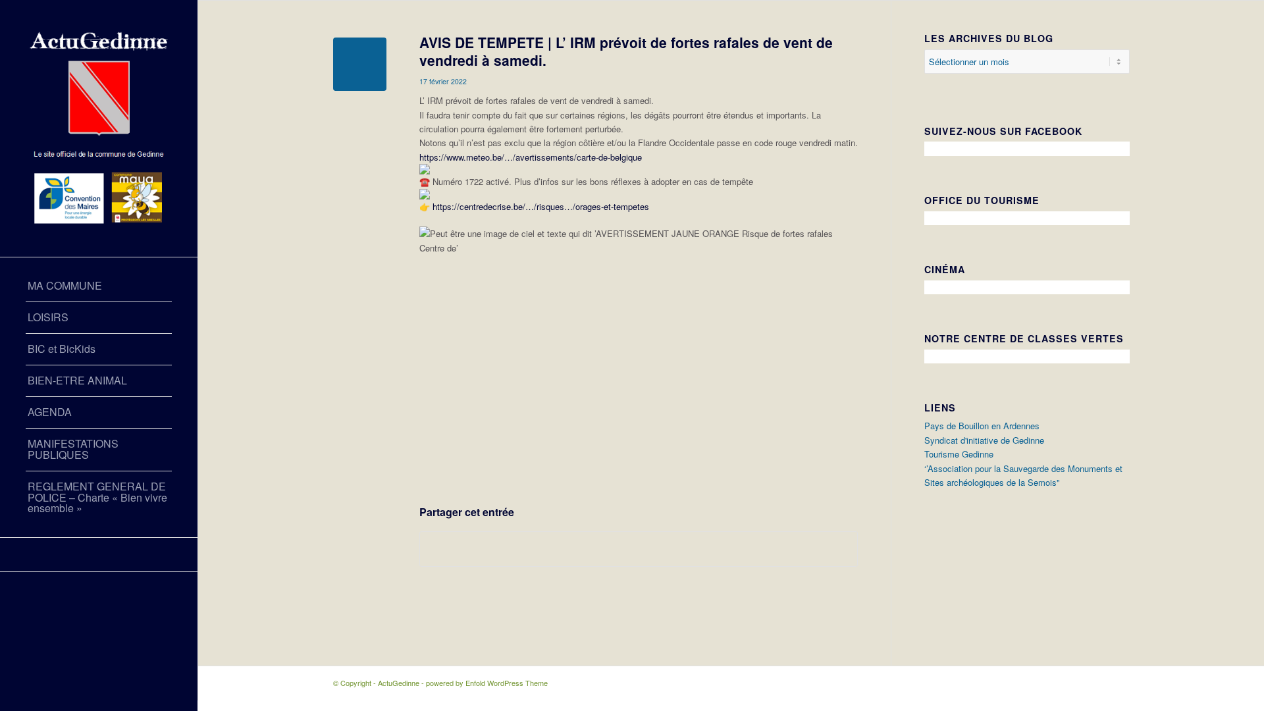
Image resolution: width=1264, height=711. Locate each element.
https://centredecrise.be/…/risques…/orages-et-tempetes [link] (541, 206)
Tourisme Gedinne (958, 454)
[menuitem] (99, 286)
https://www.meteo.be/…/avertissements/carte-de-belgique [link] (530, 157)
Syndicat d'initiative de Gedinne (984, 440)
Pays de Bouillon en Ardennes (982, 425)
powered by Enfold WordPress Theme (487, 682)
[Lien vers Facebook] (99, 554)
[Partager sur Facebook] (638, 549)
